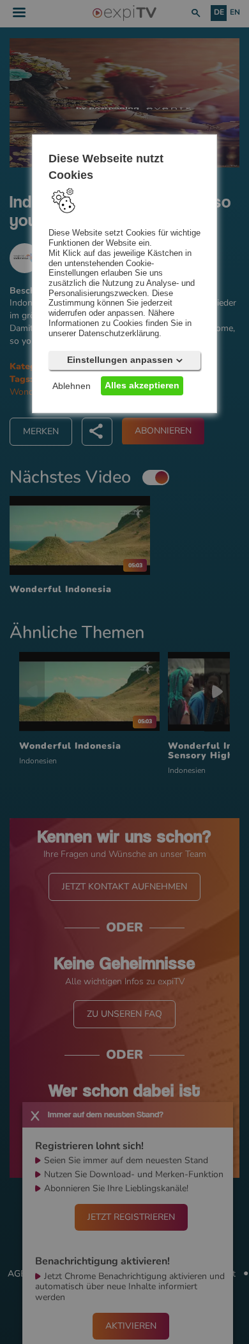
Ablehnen (71, 386)
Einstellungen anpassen (120, 360)
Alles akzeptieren (142, 385)
